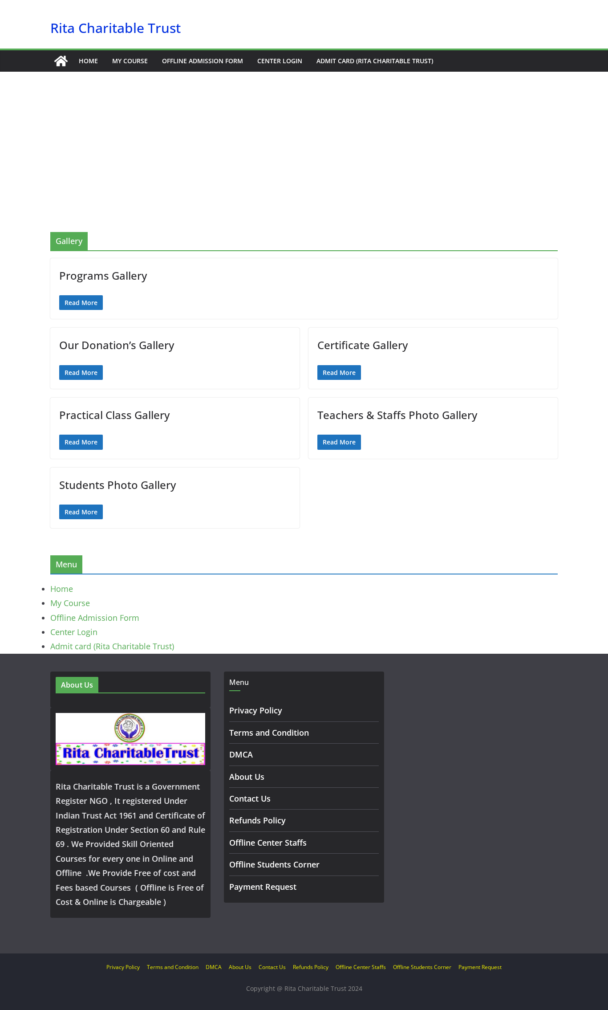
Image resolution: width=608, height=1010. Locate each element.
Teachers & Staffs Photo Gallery (397, 414)
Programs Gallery (103, 275)
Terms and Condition (269, 732)
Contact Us (250, 798)
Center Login (279, 61)
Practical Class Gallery (114, 414)
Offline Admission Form (202, 61)
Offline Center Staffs (268, 842)
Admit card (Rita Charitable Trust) (374, 61)
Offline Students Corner (274, 864)
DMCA (241, 754)
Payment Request (262, 886)
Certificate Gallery (362, 345)
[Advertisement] (304, 165)
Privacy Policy (255, 710)
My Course (130, 61)
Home (88, 61)
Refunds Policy (257, 820)
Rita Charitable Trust (115, 28)
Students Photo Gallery (117, 484)
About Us (246, 776)
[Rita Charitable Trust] (61, 61)
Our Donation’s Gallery (116, 345)
